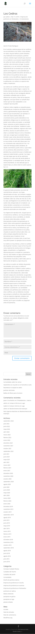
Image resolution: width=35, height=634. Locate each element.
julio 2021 (6, 454)
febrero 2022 (7, 437)
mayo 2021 (7, 459)
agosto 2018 (7, 550)
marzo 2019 (7, 531)
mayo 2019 (7, 526)
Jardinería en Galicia (10, 591)
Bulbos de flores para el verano (13, 393)
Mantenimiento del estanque (18, 408)
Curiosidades (7, 577)
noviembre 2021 (8, 446)
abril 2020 (7, 495)
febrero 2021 (7, 468)
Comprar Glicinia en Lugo (17, 403)
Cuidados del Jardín (9, 574)
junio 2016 (7, 561)
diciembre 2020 (8, 473)
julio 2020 (6, 487)
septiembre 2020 (9, 481)
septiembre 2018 (9, 548)
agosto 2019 (7, 517)
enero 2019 (7, 537)
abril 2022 (7, 432)
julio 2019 (6, 520)
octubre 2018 (7, 545)
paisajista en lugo (9, 599)
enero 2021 (7, 470)
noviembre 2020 (8, 476)
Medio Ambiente (8, 594)
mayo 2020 (7, 493)
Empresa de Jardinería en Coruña (14, 583)
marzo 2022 (7, 435)
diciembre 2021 (8, 443)
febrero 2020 (7, 501)
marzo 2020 (7, 498)
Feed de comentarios (10, 615)
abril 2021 (7, 462)
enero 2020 (7, 504)
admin (8, 17)
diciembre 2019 (8, 506)
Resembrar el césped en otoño (13, 387)
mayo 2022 (7, 429)
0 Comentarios (24, 19)
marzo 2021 (7, 465)
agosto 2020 (7, 484)
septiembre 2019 (9, 515)
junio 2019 (7, 523)
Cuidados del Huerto (10, 572)
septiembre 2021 (9, 451)
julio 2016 (6, 559)
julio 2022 (6, 424)
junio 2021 (7, 457)
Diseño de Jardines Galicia (11, 580)
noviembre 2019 (8, 509)
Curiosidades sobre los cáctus (12, 382)
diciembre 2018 (8, 539)
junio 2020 (7, 490)
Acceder (6, 609)
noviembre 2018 (8, 542)
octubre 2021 (7, 448)
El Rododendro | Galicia (24, 400)
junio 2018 (7, 553)
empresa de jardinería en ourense (14, 585)
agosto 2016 (7, 556)
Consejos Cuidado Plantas (11, 569)
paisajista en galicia (9, 596)
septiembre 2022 (9, 421)
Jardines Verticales (9, 390)
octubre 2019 (7, 512)
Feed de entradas (9, 612)
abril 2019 (7, 528)
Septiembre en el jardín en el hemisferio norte (18, 385)
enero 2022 (7, 440)
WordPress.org (8, 618)
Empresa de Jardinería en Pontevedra (15, 588)
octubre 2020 (7, 479)
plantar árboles (8, 602)
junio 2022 (7, 426)
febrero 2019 (7, 534)
